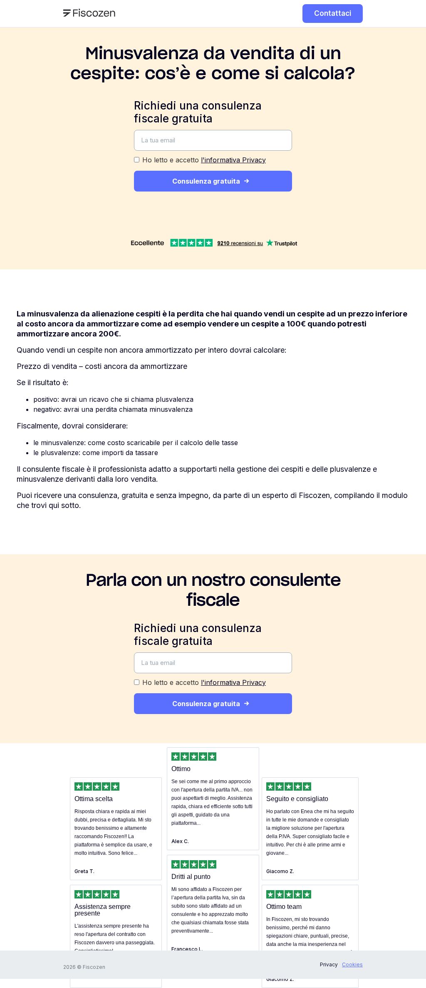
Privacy (329, 964)
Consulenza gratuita (206, 181)
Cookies (352, 964)
